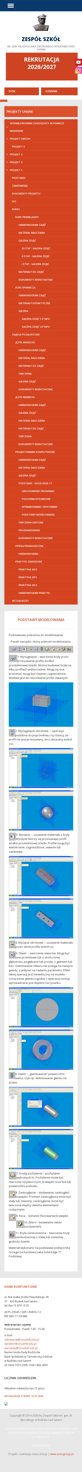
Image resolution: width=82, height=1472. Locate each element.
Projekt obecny (20, 138)
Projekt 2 (16, 154)
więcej (41, 31)
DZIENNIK (51, 91)
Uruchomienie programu (38, 491)
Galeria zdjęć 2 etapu (36, 326)
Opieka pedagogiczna (29, 546)
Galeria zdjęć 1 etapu (36, 318)
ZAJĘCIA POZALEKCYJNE (26, 334)
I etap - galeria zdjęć (35, 264)
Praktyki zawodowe (28, 561)
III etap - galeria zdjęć (36, 248)
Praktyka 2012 (28, 585)
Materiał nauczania (32, 232)
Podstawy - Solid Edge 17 (35, 483)
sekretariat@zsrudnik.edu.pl (21, 1339)
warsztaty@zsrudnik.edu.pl (21, 1348)
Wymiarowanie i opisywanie (40, 506)
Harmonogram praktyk (34, 592)
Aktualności (20, 600)
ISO (14, 201)
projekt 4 (18, 146)
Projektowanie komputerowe (35, 452)
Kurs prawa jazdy (27, 217)
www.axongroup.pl (62, 1454)
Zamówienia (20, 185)
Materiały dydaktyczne (34, 303)
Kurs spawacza (25, 287)
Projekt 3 (16, 162)
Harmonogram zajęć (32, 224)
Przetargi (18, 177)
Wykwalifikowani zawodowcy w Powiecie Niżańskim (37, 127)
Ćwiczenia (25, 373)
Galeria (23, 311)
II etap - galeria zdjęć (36, 256)
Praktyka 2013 (28, 569)
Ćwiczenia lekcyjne (31, 522)
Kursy (16, 209)
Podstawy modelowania (38, 514)
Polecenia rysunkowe (36, 499)
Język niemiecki (25, 397)
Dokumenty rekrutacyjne (36, 279)
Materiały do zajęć (31, 271)
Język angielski (25, 342)
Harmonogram (28, 553)
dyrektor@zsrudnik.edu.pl (20, 1344)
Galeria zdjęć (27, 240)
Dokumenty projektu (26, 193)
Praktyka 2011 (28, 577)
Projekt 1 (16, 170)
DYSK (12, 91)
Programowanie (29, 530)
